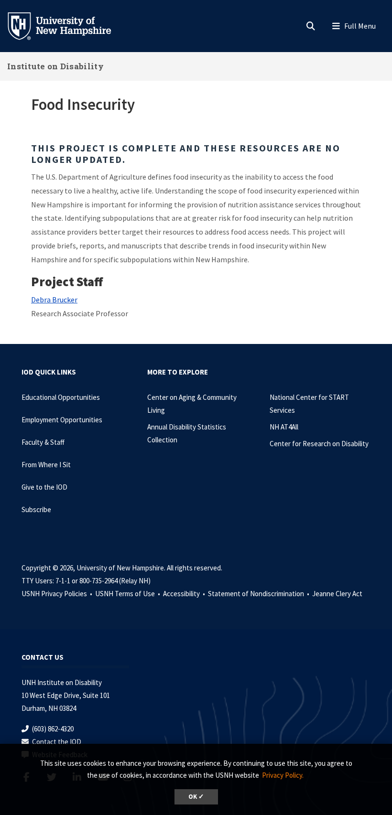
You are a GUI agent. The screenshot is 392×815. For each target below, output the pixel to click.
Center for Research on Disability (319, 443)
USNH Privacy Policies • (58, 593)
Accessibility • (185, 593)
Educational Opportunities (61, 397)
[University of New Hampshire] (67, 25)
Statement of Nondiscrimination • (259, 593)
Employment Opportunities (62, 419)
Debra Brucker (54, 299)
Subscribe (36, 509)
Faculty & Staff (43, 442)
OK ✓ (196, 797)
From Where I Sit (46, 464)
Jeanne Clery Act (337, 593)
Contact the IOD (56, 741)
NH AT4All (284, 426)
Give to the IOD (44, 487)
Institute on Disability (55, 66)
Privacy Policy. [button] (283, 775)
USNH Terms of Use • (128, 593)
